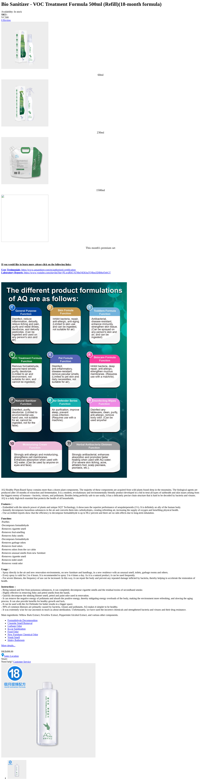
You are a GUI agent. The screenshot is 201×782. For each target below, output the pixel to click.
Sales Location (11, 656)
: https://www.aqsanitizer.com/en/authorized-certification (38, 269)
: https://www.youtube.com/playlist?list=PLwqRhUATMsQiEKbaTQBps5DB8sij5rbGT (56, 272)
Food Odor (13, 631)
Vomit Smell (14, 637)
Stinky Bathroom (16, 640)
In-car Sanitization (17, 629)
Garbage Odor (15, 626)
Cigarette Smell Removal (20, 623)
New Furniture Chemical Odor (23, 634)
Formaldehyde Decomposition (23, 620)
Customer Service (22, 661)
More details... (8, 645)
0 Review (6, 20)
